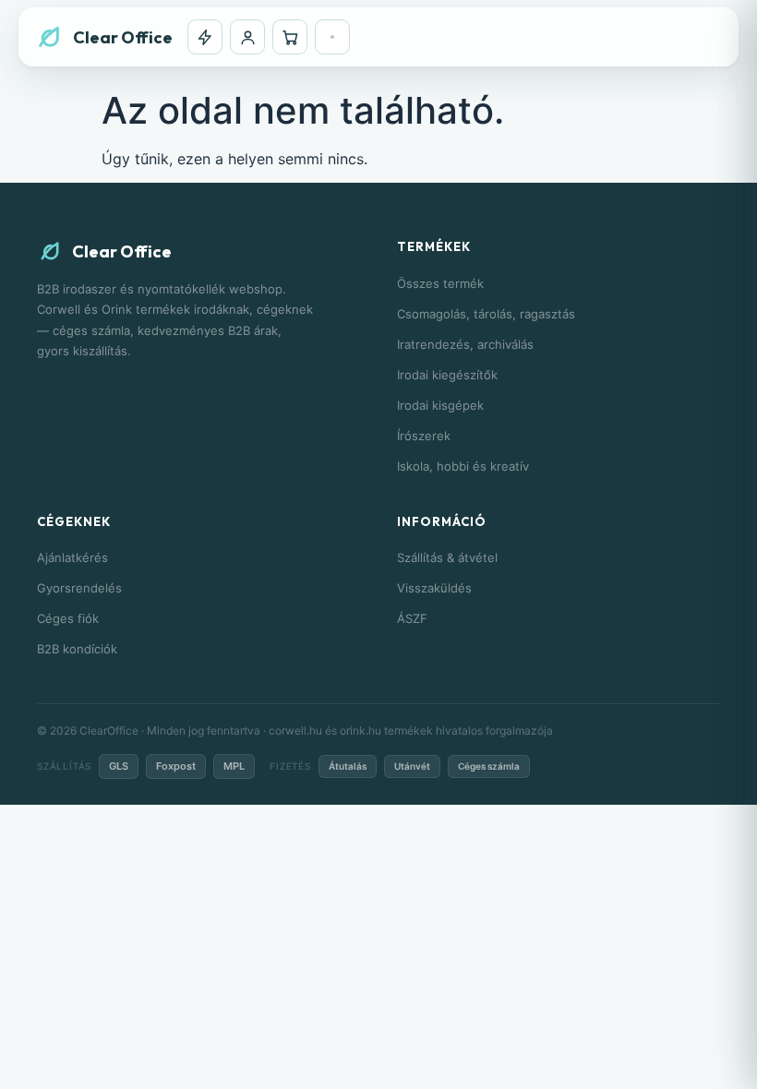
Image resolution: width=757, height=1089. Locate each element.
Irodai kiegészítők (447, 374)
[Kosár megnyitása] (289, 36)
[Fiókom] (247, 36)
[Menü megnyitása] (332, 36)
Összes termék (440, 283)
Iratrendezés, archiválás (465, 344)
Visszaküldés (434, 587)
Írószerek (424, 435)
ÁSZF (412, 618)
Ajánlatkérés (72, 557)
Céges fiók (68, 618)
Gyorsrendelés (79, 587)
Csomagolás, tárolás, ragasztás (486, 313)
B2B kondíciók (77, 648)
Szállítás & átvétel (447, 557)
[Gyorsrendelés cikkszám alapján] (204, 36)
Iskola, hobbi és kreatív (463, 466)
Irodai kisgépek (440, 405)
